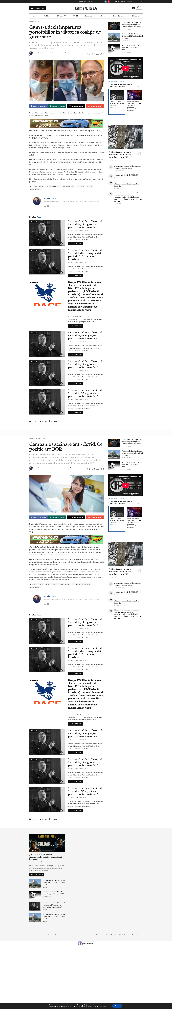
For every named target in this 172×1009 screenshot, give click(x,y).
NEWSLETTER (38, 8)
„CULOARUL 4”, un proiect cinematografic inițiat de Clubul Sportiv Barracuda (132, 25)
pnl (78, 186)
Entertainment (118, 16)
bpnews (36, 935)
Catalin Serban (40, 53)
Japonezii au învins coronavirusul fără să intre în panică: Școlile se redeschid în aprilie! (128, 184)
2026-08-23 (84, 370)
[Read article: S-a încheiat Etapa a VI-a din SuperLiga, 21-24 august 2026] (114, 48)
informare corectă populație (81, 584)
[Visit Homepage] (86, 8)
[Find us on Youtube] (109, 1)
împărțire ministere (68, 186)
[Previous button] (138, 86)
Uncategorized (73, 53)
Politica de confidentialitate (118, 935)
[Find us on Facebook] (105, 1)
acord (36, 584)
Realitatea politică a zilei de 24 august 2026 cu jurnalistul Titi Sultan (54, 917)
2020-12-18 (51, 53)
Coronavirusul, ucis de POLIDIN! (126, 175)
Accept (117, 1006)
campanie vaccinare (51, 584)
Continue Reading (76, 243)
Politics (46, 16)
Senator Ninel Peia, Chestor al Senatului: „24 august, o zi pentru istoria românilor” (85, 335)
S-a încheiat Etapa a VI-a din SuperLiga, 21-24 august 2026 (132, 48)
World (75, 16)
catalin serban (38, 186)
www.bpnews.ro (35, 189)
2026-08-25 (84, 230)
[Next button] (141, 86)
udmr (82, 186)
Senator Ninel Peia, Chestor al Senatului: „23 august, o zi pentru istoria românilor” (85, 364)
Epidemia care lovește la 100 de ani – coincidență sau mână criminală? (119, 154)
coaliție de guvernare (53, 186)
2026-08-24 (84, 262)
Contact (140, 935)
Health (43, 438)
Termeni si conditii (102, 935)
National (60, 53)
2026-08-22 (84, 399)
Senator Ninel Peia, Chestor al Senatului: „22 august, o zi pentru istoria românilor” (85, 393)
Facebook (132, 935)
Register (122, 1)
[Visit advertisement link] (66, 123)
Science (102, 16)
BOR (41, 584)
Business (88, 16)
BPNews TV (61, 16)
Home (34, 16)
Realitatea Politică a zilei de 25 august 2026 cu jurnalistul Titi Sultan (132, 36)
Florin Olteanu (74, 230)
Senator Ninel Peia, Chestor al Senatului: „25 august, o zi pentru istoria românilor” (85, 224)
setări (104, 1007)
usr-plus (89, 186)
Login (115, 1)
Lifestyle (32, 3)
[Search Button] (141, 1)
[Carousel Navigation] (140, 86)
